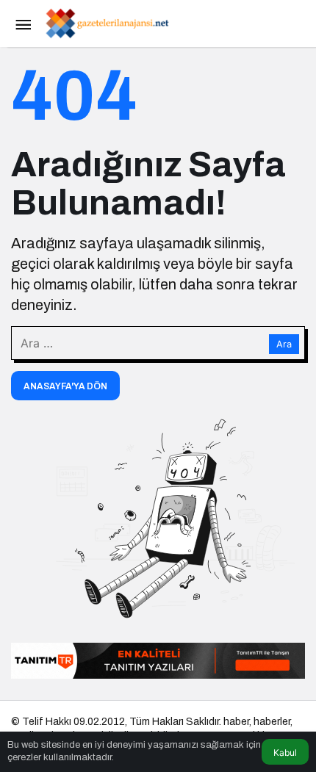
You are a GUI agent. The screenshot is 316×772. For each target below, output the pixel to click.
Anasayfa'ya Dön (65, 386)
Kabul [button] (285, 752)
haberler (272, 721)
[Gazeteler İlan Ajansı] (106, 22)
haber (236, 721)
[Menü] (23, 23)
